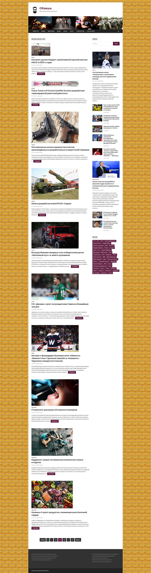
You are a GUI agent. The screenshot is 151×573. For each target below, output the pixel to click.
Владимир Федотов (98, 247)
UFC (98, 241)
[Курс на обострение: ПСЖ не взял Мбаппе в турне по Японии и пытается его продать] (97, 110)
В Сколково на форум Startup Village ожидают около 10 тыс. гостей (110, 214)
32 (55, 540)
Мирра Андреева (97, 259)
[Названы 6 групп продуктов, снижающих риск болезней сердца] (60, 495)
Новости (36, 31)
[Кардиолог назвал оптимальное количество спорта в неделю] (60, 442)
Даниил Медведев (106, 250)
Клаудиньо (109, 254)
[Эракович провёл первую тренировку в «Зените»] (97, 132)
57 (72, 540)
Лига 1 (114, 254)
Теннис (102, 268)
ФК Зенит (113, 268)
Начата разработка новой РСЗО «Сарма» (51, 203)
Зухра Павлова (97, 254)
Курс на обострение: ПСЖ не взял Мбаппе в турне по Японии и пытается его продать (111, 107)
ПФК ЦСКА (113, 261)
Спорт (72, 31)
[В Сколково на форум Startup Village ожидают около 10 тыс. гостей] (97, 218)
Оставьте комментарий (36, 65)
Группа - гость (96, 250)
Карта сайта (91, 31)
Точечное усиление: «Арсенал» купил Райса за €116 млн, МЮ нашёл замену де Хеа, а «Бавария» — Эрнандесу (110, 152)
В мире (106, 247)
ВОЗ (106, 245)
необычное (108, 270)
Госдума (112, 247)
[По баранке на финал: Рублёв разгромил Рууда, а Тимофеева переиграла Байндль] (97, 121)
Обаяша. (45, 8)
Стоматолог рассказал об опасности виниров (54, 409)
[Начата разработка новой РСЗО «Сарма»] (60, 184)
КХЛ (103, 254)
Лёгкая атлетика (97, 257)
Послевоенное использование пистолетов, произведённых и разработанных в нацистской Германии (60, 148)
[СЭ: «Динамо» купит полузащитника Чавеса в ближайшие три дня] (60, 287)
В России (111, 245)
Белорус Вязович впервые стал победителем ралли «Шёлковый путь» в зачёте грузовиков (57, 253)
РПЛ (105, 263)
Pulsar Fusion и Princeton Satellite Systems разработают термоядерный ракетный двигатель (58, 92)
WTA (102, 241)
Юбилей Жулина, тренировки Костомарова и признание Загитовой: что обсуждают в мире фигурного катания (110, 139)
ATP (94, 241)
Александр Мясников (110, 241)
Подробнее (41, 73)
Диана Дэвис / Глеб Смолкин (100, 252)
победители (116, 270)
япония (110, 273)
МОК (104, 257)
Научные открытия (112, 259)
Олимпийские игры (104, 261)
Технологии (80, 31)
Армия (43, 31)
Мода (59, 31)
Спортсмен (96, 268)
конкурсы (101, 270)
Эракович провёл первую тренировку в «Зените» (111, 127)
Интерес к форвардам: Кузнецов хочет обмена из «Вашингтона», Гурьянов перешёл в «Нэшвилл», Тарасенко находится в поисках (55, 358)
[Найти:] (106, 43)
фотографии (96, 273)
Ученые (107, 268)
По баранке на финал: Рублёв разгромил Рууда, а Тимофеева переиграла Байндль (111, 118)
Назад (43, 540)
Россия (109, 263)
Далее (78, 540)
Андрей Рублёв (106, 243)
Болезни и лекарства (98, 245)
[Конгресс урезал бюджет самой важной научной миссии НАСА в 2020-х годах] (60, 50)
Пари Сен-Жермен (97, 263)
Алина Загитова (97, 243)
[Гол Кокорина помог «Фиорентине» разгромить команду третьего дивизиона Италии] (106, 68)
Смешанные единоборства (100, 266)
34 (64, 540)
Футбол (95, 270)
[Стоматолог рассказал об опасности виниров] (60, 393)
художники (104, 273)
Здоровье (51, 31)
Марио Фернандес (111, 257)
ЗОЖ (110, 252)
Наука (65, 31)
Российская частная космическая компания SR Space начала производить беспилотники (110, 225)
